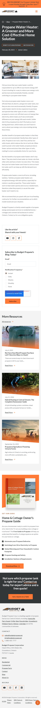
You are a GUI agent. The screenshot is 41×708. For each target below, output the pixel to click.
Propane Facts (7, 668)
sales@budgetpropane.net (13, 635)
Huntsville (31, 618)
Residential (6, 662)
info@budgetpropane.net (13, 638)
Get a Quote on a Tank (20, 597)
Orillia (13, 621)
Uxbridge (22, 624)
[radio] (20, 273)
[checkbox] (20, 280)
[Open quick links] (37, 702)
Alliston (16, 624)
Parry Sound (6, 621)
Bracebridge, (23, 621)
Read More (22, 6)
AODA (4, 701)
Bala (17, 621)
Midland (5, 624)
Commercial (6, 665)
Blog (8, 22)
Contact (5, 671)
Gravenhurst (33, 621)
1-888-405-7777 (10, 640)
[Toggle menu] (36, 11)
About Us (5, 677)
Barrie (10, 624)
